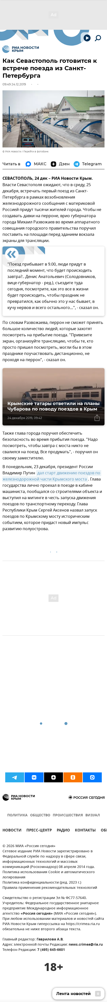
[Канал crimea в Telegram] (14, 777)
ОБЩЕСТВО (40, 815)
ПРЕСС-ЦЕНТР (39, 831)
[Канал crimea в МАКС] (92, 777)
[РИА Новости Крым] (20, 49)
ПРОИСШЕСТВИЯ (68, 815)
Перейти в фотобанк (36, 151)
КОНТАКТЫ (85, 831)
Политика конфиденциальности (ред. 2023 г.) (41, 883)
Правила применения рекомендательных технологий (49, 888)
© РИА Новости (11, 151)
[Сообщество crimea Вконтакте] (34, 777)
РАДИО (63, 831)
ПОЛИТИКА (17, 815)
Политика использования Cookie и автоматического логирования (48, 874)
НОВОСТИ (11, 831)
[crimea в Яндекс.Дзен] (53, 777)
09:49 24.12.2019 (14, 84)
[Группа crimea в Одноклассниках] (72, 777)
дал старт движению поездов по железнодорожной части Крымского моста (51, 476)
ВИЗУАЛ (92, 815)
